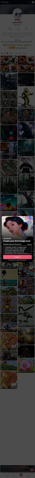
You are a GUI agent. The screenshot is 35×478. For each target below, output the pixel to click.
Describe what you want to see (12, 244)
